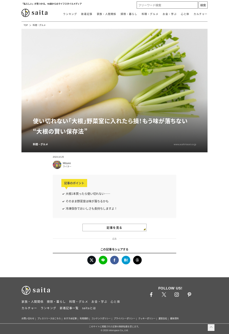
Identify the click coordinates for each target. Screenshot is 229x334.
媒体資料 (174, 318)
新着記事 (86, 14)
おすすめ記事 (70, 318)
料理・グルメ (150, 14)
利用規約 (84, 318)
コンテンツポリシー (101, 318)
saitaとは (89, 308)
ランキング (70, 14)
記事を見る (114, 227)
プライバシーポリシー (124, 318)
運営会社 (163, 318)
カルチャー (201, 14)
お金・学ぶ (170, 14)
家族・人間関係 (106, 14)
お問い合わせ (27, 318)
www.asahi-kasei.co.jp (185, 144)
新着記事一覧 (69, 308)
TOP (26, 24)
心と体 (185, 14)
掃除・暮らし (129, 14)
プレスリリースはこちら (49, 318)
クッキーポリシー (146, 318)
